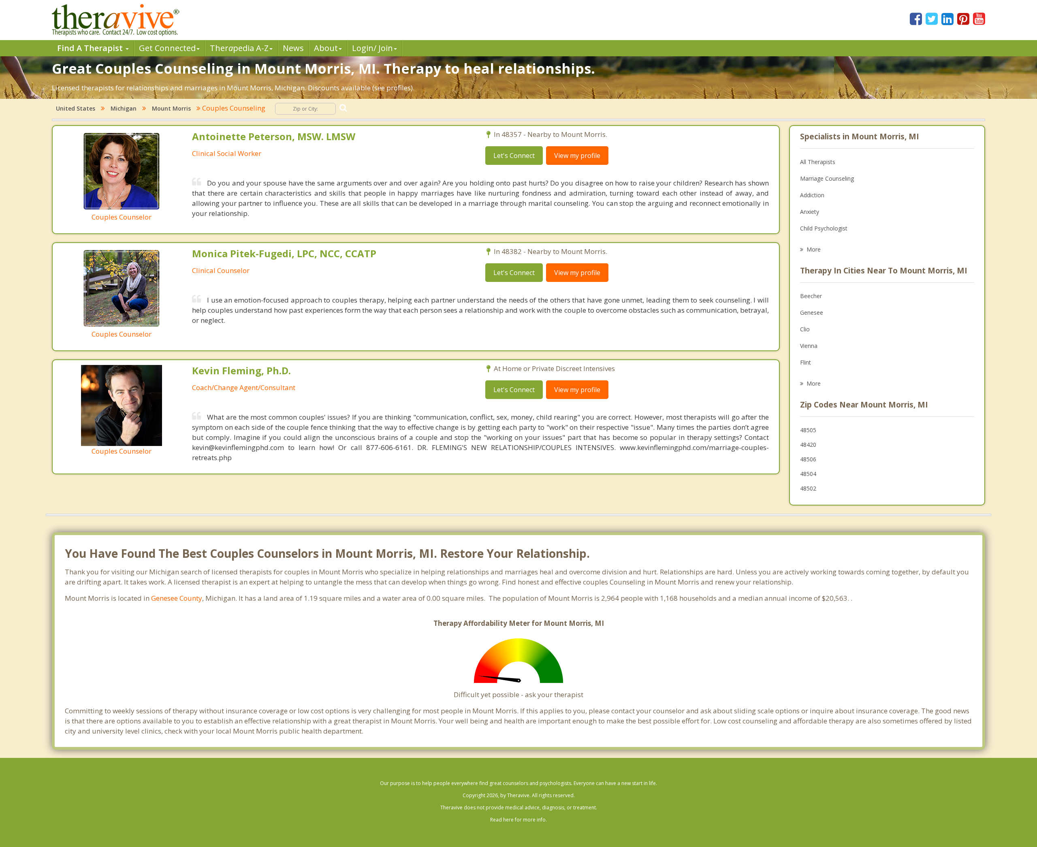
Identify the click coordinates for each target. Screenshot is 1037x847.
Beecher (811, 296)
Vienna (808, 346)
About (326, 48)
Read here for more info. (518, 819)
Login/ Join (372, 48)
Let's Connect (514, 155)
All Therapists (817, 162)
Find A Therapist (91, 48)
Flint (805, 362)
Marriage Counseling (827, 178)
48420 (808, 444)
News (293, 48)
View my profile (577, 155)
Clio (805, 329)
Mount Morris (171, 108)
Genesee (811, 312)
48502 (808, 488)
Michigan (124, 108)
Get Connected (167, 48)
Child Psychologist (823, 228)
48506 (808, 459)
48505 (808, 430)
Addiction (812, 195)
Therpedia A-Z (239, 48)
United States (75, 108)
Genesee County (176, 598)
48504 (808, 474)
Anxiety (809, 211)
